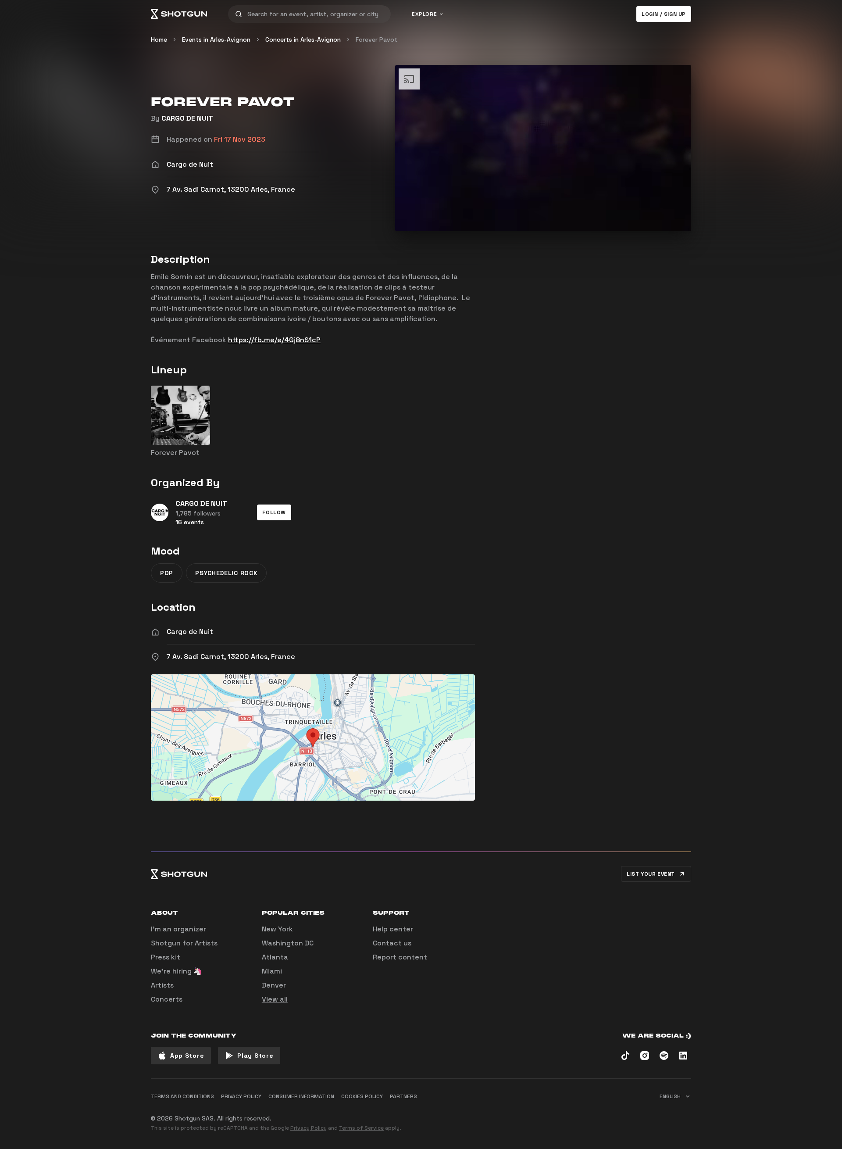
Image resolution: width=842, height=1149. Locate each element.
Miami (272, 971)
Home (159, 39)
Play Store (255, 1056)
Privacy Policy (308, 1127)
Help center (393, 929)
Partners (403, 1096)
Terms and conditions (182, 1096)
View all (275, 999)
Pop (166, 573)
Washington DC (288, 943)
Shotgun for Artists (184, 943)
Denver (274, 985)
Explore (424, 14)
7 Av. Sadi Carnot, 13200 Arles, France (231, 656)
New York (277, 929)
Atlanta (275, 957)
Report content (400, 957)
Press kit (165, 957)
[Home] (179, 14)
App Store (187, 1056)
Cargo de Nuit (190, 631)
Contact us (392, 943)
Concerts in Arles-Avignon (303, 39)
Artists (162, 985)
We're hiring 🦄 (176, 971)
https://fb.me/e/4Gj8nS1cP (274, 339)
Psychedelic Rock (226, 573)
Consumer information (301, 1096)
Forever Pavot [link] (376, 39)
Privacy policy (241, 1096)
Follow (274, 512)
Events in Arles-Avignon (216, 39)
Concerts (166, 999)
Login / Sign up (664, 14)
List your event (651, 873)
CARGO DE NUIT (187, 118)
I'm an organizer (178, 929)
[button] (274, 512)
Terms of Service (361, 1127)
